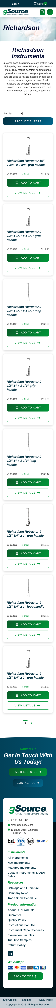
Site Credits (10, 999)
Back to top (23, 976)
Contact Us (26, 782)
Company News (18, 893)
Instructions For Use (21, 925)
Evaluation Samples (21, 935)
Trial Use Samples (20, 940)
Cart (41, 3)
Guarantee (15, 915)
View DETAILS (25, 192)
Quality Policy (17, 920)
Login (15, 3)
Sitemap (26, 999)
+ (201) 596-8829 (20, 820)
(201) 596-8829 (26, 772)
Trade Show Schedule (22, 898)
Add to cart (30, 182)
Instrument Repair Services (26, 930)
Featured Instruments (22, 867)
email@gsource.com (22, 825)
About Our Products (21, 910)
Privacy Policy (45, 999)
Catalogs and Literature (23, 888)
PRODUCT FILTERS (28, 121)
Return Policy (17, 945)
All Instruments (18, 857)
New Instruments (19, 862)
